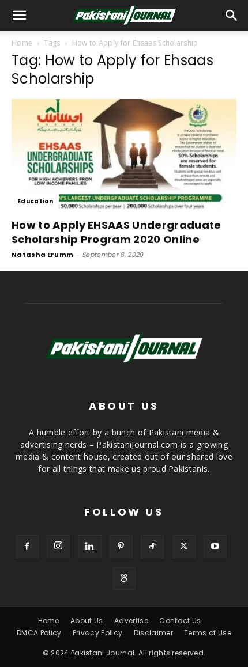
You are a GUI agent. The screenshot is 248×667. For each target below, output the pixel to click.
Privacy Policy (97, 633)
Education (35, 201)
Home (22, 43)
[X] (184, 546)
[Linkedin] (90, 546)
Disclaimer (153, 633)
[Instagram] (58, 546)
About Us (86, 621)
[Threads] (124, 578)
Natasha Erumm (42, 254)
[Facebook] (27, 546)
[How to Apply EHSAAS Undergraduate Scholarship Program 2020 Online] (124, 154)
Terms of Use (207, 633)
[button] (232, 15)
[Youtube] (215, 546)
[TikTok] (152, 546)
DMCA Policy (39, 633)
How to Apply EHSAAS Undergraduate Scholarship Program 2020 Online (116, 232)
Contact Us (180, 621)
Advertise (131, 621)
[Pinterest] (121, 546)
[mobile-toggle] (19, 15)
